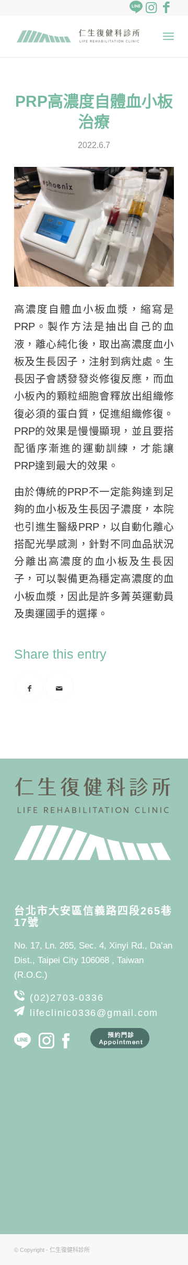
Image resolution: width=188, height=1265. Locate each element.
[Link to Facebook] (166, 8)
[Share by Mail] (59, 686)
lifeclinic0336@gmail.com (94, 1013)
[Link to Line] (136, 8)
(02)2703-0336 (66, 997)
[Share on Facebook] (29, 686)
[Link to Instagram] (151, 8)
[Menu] (168, 36)
